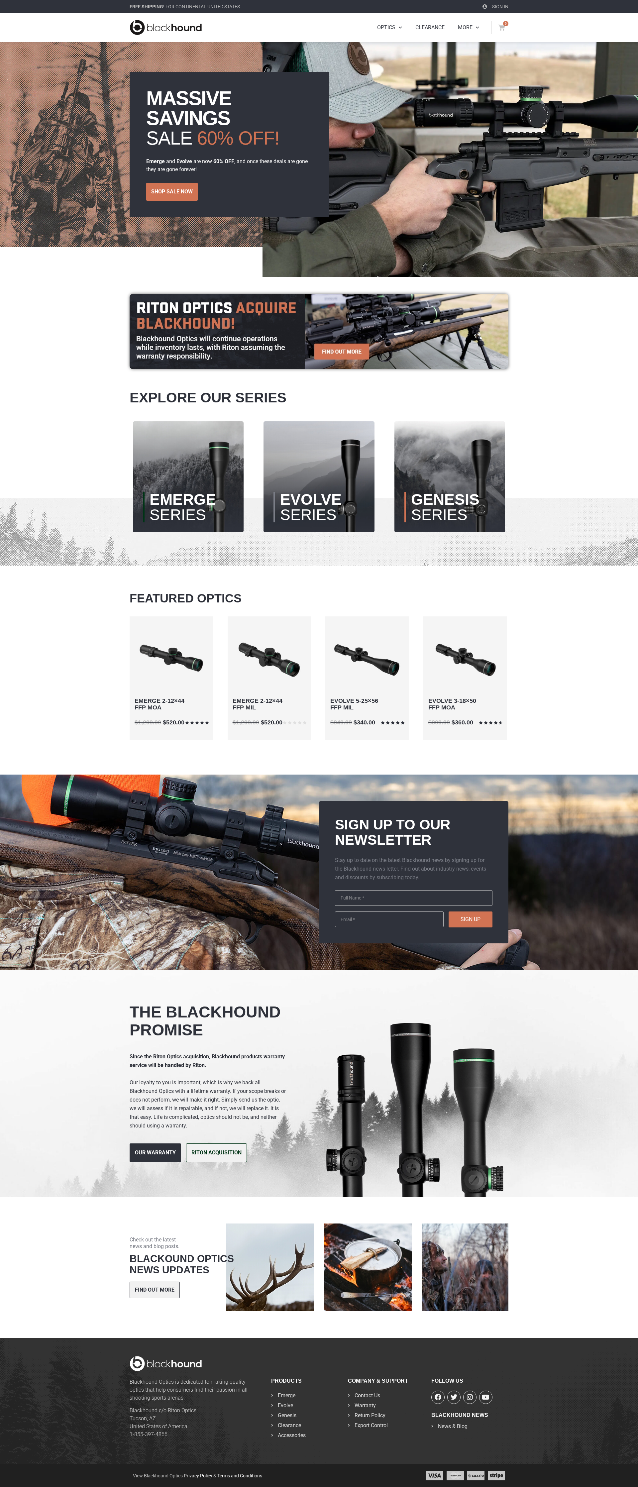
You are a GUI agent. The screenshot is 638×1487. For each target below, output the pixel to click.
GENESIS (445, 507)
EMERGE (183, 507)
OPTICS (386, 27)
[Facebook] (438, 1397)
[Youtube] (485, 1397)
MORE (465, 27)
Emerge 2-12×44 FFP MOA (159, 704)
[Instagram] (470, 1397)
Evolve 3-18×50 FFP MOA (452, 704)
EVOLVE (311, 507)
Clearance (430, 27)
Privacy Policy (198, 1475)
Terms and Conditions (239, 1475)
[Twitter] (454, 1397)
